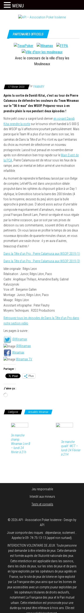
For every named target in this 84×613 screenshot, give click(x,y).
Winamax (18, 352)
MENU (18, 6)
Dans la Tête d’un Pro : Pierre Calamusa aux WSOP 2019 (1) (42, 253)
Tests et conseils (42, 504)
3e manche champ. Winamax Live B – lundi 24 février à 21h (20, 443)
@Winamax (19, 339)
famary (38, 87)
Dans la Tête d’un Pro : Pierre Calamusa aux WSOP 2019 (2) (42, 261)
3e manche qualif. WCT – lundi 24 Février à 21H (70, 448)
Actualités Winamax (38, 412)
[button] (8, 5)
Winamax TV (24, 359)
